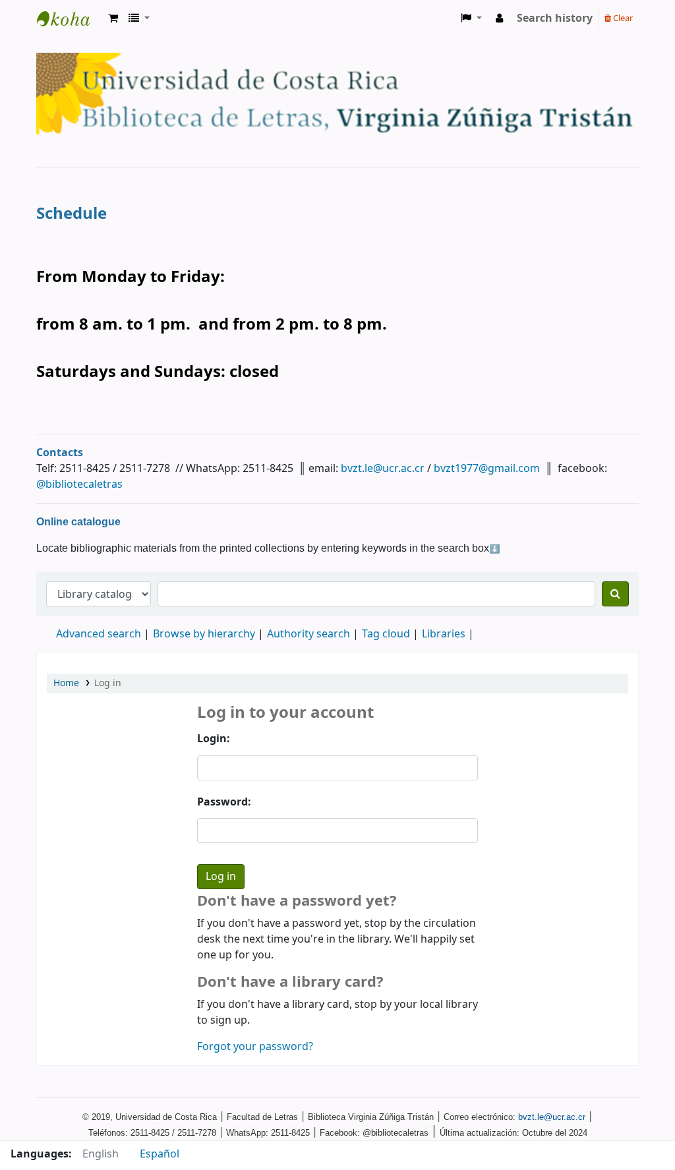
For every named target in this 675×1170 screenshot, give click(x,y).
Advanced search (98, 634)
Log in (107, 683)
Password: (224, 802)
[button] (113, 18)
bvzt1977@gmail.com (487, 469)
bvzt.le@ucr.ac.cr (383, 469)
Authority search (308, 634)
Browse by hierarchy (204, 634)
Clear (622, 18)
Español (159, 1154)
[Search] (615, 593)
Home (66, 683)
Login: (213, 739)
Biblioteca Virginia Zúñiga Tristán (70, 18)
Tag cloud (386, 634)
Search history (555, 18)
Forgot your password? (255, 1047)
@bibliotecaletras (79, 484)
